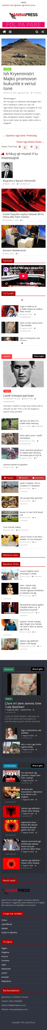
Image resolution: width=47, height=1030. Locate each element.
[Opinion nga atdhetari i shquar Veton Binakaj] (11, 807)
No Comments (23, 530)
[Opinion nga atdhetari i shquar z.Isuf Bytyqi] (10, 640)
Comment (39, 477)
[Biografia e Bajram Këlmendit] (7, 163)
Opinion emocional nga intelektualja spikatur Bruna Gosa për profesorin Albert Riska (31, 845)
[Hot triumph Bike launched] (10, 496)
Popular (10, 477)
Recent (24, 477)
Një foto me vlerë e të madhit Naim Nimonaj (29, 422)
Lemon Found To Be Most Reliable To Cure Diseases (31, 537)
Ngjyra (4, 948)
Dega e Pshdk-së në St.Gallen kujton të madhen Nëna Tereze (31, 306)
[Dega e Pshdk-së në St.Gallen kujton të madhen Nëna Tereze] (9, 304)
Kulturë (8, 699)
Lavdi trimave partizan (18, 395)
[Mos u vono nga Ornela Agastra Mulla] (11, 743)
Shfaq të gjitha (39, 356)
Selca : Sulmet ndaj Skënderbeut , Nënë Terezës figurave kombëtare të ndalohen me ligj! (32, 589)
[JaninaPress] (4, 32)
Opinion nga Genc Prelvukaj (20, 135)
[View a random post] (43, 31)
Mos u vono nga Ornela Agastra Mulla (31, 745)
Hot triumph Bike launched (31, 498)
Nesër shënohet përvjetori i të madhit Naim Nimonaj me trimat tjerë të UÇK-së (31, 452)
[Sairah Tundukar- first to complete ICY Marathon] (10, 481)
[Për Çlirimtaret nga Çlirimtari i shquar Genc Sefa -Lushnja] (11, 771)
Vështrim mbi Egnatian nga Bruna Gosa (18, 5)
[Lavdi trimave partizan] (23, 362)
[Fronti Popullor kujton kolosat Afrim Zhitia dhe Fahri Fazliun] (23, 190)
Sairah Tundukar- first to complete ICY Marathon (30, 484)
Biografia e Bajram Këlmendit (19, 180)
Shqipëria (5, 952)
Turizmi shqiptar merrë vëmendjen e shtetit (29, 572)
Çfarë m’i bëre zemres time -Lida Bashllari (31, 321)
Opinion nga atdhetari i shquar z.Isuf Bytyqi (29, 642)
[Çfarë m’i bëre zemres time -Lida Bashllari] (9, 321)
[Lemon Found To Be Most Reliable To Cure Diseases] (10, 535)
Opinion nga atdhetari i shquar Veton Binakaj (30, 809)
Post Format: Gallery (12, 527)
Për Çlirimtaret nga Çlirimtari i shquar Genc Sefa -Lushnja (31, 775)
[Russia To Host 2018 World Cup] (10, 510)
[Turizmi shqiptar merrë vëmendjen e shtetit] (10, 570)
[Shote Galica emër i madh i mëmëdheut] (9, 434)
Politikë (7, 69)
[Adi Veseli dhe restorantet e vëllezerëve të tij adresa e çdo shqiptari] (11, 788)
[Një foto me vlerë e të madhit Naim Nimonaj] (9, 419)
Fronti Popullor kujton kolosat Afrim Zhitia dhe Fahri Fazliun (23, 216)
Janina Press (24, 93)
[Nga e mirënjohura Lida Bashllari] (9, 336)
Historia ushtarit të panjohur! (15, 464)
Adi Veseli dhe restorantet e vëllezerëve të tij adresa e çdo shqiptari (31, 793)
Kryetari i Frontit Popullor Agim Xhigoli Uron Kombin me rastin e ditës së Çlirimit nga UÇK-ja (31, 625)
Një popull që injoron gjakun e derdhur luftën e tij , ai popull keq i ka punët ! (32, 607)
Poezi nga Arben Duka (30, 141)
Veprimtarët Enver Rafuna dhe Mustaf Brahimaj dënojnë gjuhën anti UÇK (29, 826)
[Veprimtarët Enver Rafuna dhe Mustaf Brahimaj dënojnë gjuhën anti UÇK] (11, 821)
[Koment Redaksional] (23, 226)
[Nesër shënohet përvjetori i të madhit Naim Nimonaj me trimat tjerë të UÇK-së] (9, 449)
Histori (7, 391)
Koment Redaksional (14, 250)
